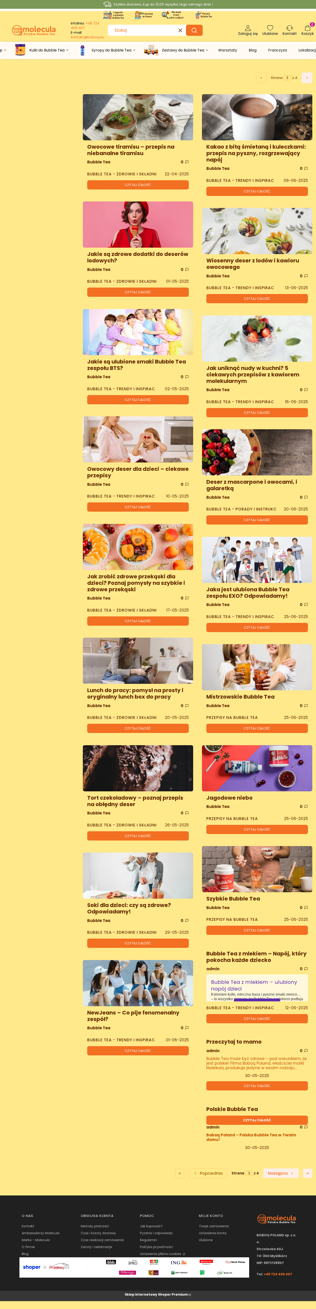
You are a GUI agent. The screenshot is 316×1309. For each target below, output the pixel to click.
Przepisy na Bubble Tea (232, 717)
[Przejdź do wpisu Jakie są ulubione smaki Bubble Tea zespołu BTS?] (138, 332)
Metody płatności (95, 1226)
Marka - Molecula (36, 1240)
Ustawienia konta (212, 1233)
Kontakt (28, 1226)
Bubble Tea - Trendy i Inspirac (121, 389)
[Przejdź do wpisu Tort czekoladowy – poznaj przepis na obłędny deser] (138, 768)
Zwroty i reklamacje (96, 1247)
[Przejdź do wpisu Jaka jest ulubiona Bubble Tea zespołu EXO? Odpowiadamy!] (257, 560)
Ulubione (206, 1240)
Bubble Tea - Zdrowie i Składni (122, 174)
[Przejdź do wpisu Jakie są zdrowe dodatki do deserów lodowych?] (138, 224)
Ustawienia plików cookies (161, 1254)
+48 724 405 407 (278, 1274)
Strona (276, 77)
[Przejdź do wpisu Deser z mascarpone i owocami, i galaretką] (257, 452)
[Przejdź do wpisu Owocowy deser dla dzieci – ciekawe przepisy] (138, 439)
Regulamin (148, 1240)
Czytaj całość (138, 185)
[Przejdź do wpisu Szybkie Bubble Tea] (257, 869)
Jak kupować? (151, 1226)
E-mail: (87, 34)
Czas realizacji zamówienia (102, 1240)
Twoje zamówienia (214, 1226)
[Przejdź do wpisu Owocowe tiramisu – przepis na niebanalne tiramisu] (138, 117)
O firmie (28, 1247)
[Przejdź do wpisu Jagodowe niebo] (257, 768)
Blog (25, 1254)
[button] (194, 30)
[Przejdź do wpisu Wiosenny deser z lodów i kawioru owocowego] (257, 231)
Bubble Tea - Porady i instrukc (241, 509)
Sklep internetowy (156, 1294)
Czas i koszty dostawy (98, 1233)
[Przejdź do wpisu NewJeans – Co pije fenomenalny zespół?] (138, 983)
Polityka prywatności (156, 1247)
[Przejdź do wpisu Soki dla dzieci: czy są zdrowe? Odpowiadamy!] (138, 876)
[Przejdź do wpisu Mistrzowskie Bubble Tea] (257, 667)
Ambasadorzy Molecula (40, 1233)
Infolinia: (85, 25)
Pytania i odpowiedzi (156, 1233)
